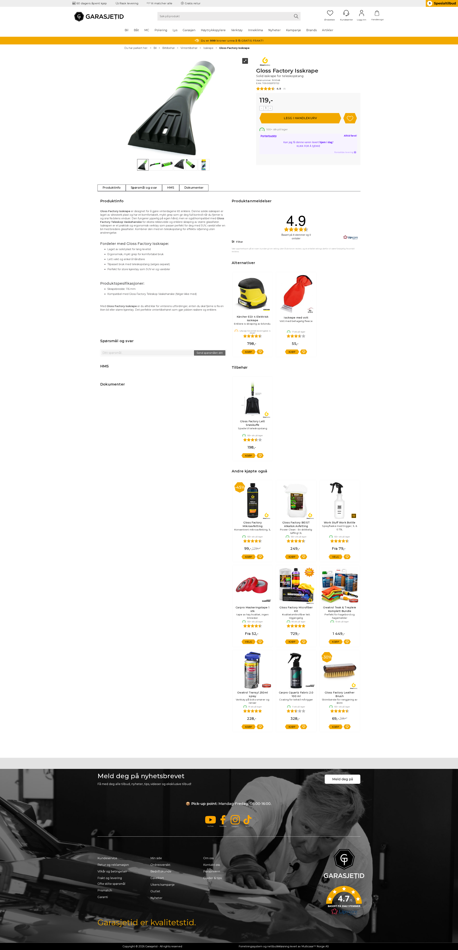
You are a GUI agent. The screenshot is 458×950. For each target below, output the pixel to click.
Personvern (211, 871)
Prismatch (105, 890)
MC (146, 30)
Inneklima (255, 30)
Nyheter (274, 30)
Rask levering (129, 3)
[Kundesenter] (346, 13)
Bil (126, 30)
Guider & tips (212, 878)
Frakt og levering (110, 878)
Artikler (327, 30)
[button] (344, 902)
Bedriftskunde (160, 871)
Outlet (155, 891)
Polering (161, 30)
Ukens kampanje (162, 884)
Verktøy (237, 30)
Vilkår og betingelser (112, 871)
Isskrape (208, 48)
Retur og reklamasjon (113, 865)
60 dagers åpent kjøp (92, 3)
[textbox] (147, 352)
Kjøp (300, 118)
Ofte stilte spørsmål (111, 884)
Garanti (103, 897)
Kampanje (293, 30)
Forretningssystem (250, 946)
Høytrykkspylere (213, 30)
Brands (311, 30)
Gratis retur (193, 3)
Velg (335, 556)
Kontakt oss (211, 865)
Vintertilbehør (189, 48)
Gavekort (157, 878)
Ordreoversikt (160, 865)
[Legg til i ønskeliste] (260, 352)
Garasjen (189, 30)
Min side (156, 858)
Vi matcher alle (161, 3)
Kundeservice (107, 858)
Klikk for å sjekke (308, 146)
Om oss (208, 858)
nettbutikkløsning (278, 946)
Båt (136, 30)
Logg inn (362, 13)
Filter (239, 241)
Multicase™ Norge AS (315, 946)
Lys (175, 30)
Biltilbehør (168, 48)
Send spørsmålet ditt (210, 353)
